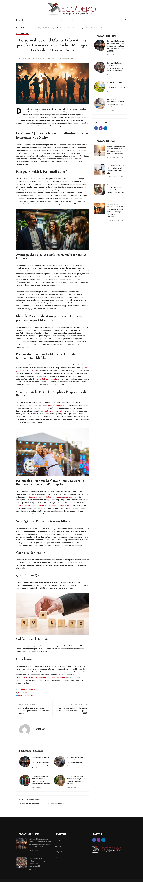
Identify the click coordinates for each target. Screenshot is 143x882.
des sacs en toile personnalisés (45, 379)
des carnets (56, 497)
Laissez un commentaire (65, 58)
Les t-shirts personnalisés (54, 411)
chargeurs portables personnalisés (33, 505)
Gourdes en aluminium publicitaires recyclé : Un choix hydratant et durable (76, 780)
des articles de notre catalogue (51, 271)
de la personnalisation (57, 677)
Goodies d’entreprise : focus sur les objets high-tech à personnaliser (76, 760)
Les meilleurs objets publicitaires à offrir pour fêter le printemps (116, 85)
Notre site (67, 20)
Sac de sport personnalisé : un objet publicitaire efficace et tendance (115, 103)
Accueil (57, 20)
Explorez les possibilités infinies (36, 677)
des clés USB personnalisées (40, 497)
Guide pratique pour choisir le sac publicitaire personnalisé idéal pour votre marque (34, 710)
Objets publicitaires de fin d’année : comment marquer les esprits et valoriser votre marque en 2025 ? (41, 762)
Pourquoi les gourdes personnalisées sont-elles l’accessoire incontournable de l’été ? (41, 780)
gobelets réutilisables (60, 505)
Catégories (78, 20)
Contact (89, 20)
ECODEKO (52, 58)
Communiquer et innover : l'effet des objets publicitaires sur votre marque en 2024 (71, 710)
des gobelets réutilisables (55, 405)
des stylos (67, 497)
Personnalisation (22, 33)
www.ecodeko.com (25, 695)
